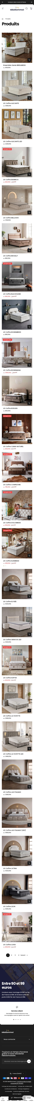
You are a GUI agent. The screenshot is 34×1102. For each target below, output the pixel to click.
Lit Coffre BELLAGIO (11, 218)
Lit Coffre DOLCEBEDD (12, 523)
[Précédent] (3, 2)
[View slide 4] (20, 1019)
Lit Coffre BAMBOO (10, 179)
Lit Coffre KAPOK (10, 678)
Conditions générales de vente (21, 1091)
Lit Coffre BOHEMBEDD (12, 332)
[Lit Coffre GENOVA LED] (17, 622)
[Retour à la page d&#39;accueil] (2, 19)
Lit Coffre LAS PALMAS (12, 792)
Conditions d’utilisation (11, 1089)
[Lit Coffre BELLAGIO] (17, 200)
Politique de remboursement (9, 1086)
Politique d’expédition (23, 1089)
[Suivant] (31, 2)
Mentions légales (17, 1094)
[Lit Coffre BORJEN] (17, 391)
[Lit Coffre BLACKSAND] (17, 276)
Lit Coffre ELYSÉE (9, 601)
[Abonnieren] (29, 1061)
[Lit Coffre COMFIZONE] (17, 467)
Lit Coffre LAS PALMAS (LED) (14, 830)
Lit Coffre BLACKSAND (12, 294)
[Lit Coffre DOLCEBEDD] (17, 505)
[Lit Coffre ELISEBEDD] (17, 543)
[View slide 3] (18, 1019)
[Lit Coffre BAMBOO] (17, 162)
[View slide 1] (14, 1019)
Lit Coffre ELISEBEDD (11, 561)
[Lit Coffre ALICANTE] (17, 86)
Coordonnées (8, 1091)
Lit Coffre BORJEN (10, 408)
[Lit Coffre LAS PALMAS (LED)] (17, 813)
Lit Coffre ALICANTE (11, 103)
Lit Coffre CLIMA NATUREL (13, 446)
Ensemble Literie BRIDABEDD (14, 65)
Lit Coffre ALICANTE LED (12, 141)
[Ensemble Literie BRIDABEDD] (17, 48)
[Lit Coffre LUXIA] (17, 927)
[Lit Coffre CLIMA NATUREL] (17, 429)
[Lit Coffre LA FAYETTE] (17, 698)
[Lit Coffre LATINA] (17, 851)
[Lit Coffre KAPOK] (17, 660)
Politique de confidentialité (25, 1086)
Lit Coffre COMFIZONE (12, 484)
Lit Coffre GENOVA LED (12, 639)
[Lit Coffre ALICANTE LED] (17, 124)
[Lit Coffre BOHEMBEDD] (17, 315)
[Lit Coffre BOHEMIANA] (17, 353)
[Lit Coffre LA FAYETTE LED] (17, 736)
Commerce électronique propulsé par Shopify (21, 1082)
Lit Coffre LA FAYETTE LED (13, 754)
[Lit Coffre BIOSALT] (17, 238)
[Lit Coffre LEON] (17, 889)
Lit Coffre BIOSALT (10, 256)
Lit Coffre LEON (9, 906)
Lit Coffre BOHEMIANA (12, 370)
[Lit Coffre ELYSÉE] (17, 584)
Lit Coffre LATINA (10, 868)
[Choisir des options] (29, 60)
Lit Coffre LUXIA (9, 944)
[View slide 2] (16, 1019)
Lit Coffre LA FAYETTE (11, 716)
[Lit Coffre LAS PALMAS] (17, 775)
